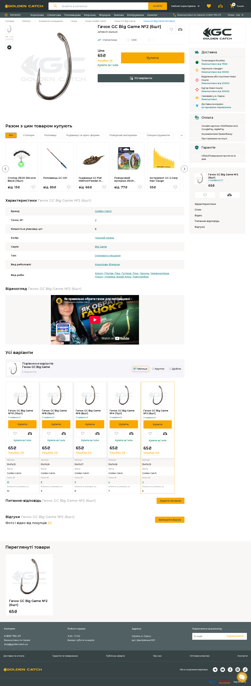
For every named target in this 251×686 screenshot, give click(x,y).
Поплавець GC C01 (55, 177)
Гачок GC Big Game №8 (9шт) (54, 412)
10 (8, 482)
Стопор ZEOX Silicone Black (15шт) (22, 179)
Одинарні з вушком (108, 255)
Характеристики (205, 203)
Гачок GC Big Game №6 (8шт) (88, 412)
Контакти (243, 656)
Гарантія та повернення (65, 656)
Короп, (99, 273)
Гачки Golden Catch (95, 21)
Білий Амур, (124, 276)
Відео (198, 215)
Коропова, (102, 264)
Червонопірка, (159, 273)
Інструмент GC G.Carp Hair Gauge (164, 179)
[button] (209, 6)
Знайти (157, 6)
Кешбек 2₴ (105, 60)
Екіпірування (135, 15)
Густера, (127, 273)
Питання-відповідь (207, 221)
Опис (198, 209)
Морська (90, 15)
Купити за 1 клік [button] (108, 65)
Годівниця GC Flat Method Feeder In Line (90, 180)
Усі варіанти (143, 78)
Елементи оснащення (51, 21)
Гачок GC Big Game (124, 21)
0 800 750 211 (12, 636)
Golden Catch (103, 211)
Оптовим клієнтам (200, 656)
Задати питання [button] (170, 500)
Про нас (157, 656)
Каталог (26, 21)
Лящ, (118, 273)
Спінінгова (54, 15)
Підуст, (99, 276)
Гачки (74, 21)
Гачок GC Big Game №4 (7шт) (122, 412)
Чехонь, (145, 273)
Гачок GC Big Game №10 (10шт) (20, 412)
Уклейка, (110, 276)
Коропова (37, 15)
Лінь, (136, 273)
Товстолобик (141, 276)
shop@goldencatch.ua (16, 644)
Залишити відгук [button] (169, 519)
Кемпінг (152, 15)
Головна (9, 21)
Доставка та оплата (13, 656)
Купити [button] (153, 58)
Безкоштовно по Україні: (199, 15)
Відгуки (200, 226)
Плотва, (109, 273)
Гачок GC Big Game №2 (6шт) (155, 412)
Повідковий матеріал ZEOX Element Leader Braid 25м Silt (127, 182)
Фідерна (104, 15)
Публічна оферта (115, 656)
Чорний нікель (104, 237)
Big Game (101, 246)
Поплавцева (72, 15)
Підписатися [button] (235, 636)
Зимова (119, 15)
